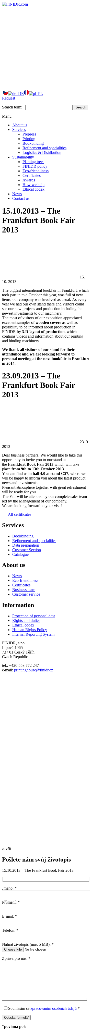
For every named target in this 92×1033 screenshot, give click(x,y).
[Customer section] (40, 43)
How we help (33, 184)
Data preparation (25, 545)
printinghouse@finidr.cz (33, 670)
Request (8, 98)
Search (81, 107)
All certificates (19, 514)
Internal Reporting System (33, 634)
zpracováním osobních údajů (53, 1008)
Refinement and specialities (44, 148)
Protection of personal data (33, 616)
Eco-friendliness (35, 171)
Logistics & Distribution (41, 152)
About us (19, 125)
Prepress (29, 134)
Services (19, 129)
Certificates (31, 175)
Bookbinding (33, 143)
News (17, 194)
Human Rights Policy (29, 630)
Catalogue (20, 554)
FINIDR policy (34, 166)
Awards (28, 180)
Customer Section (26, 550)
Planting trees (33, 161)
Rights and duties (26, 620)
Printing (28, 139)
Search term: (12, 107)
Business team (23, 589)
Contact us (20, 198)
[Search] (40, 83)
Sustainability (23, 157)
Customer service (26, 594)
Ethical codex (33, 189)
